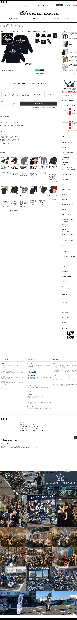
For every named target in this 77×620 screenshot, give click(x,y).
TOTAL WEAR (10, 25)
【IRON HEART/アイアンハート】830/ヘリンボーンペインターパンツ (43, 167)
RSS (21, 432)
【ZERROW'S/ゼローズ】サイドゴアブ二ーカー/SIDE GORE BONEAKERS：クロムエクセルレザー (5, 168)
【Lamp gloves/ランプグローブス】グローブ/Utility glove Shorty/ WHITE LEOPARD (24, 197)
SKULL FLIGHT (6, 24)
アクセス (35, 428)
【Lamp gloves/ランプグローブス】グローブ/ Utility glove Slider (43, 196)
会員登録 (46, 5)
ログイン (52, 5)
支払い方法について (24, 420)
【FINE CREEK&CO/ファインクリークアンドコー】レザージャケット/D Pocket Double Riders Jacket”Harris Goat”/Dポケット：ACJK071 (14, 198)
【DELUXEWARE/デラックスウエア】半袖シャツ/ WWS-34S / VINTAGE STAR (5, 197)
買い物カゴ (60, 5)
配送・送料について (24, 422)
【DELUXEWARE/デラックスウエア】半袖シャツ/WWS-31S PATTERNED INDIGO (24, 168)
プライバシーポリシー (24, 428)
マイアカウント (39, 5)
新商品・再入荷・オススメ (14, 18)
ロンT (12, 24)
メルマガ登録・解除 (55, 18)
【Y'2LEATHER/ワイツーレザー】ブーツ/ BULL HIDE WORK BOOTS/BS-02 (14, 168)
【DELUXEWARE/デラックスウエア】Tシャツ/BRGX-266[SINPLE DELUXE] (34, 168)
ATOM (24, 432)
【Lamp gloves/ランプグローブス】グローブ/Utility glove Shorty (53, 196)
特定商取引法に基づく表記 (52, 107)
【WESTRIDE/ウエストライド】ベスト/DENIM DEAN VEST (34, 196)
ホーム (3, 18)
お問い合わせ (65, 18)
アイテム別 (43, 18)
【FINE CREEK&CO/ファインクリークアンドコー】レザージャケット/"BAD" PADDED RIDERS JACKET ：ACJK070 (53, 169)
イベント (25, 18)
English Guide (23, 433)
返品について (43, 107)
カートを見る (35, 424)
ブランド (33, 18)
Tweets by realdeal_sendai (67, 95)
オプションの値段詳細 (36, 107)
